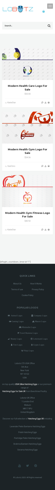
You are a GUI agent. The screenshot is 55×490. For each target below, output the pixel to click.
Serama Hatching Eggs (27, 450)
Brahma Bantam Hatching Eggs (27, 444)
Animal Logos (16, 316)
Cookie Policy (27, 295)
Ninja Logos (28, 351)
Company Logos (40, 316)
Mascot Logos (40, 321)
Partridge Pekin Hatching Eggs (27, 438)
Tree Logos (17, 345)
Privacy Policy (38, 289)
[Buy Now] (45, 102)
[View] (42, 102)
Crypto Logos (38, 345)
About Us (17, 284)
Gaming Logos (17, 321)
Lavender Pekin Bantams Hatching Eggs (27, 426)
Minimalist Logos (28, 327)
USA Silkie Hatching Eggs (26, 384)
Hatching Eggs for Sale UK (13, 391)
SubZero (11, 166)
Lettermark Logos (40, 339)
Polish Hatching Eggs (27, 432)
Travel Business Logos (28, 333)
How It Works (36, 284)
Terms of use (17, 289)
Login (44, 6)
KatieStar (11, 102)
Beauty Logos (16, 339)
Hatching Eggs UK (36, 419)
